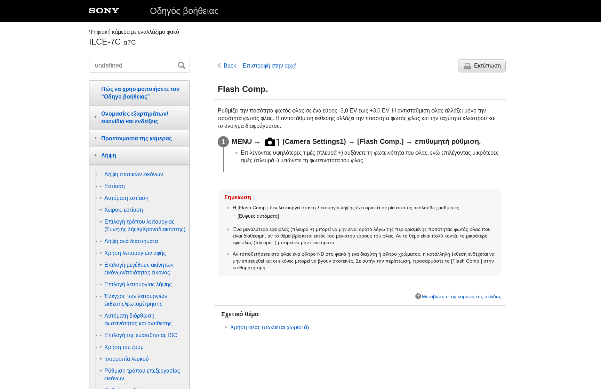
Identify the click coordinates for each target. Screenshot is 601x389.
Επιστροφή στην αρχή (270, 66)
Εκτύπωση (487, 66)
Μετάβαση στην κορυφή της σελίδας (461, 296)
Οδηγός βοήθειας (184, 11)
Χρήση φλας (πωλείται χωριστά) (269, 327)
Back (230, 66)
